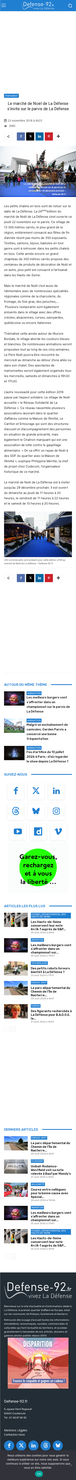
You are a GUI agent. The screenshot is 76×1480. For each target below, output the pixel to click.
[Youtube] (18, 832)
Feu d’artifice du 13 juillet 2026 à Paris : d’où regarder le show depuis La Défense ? (48, 756)
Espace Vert (39, 982)
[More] (58, 136)
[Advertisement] (38, 53)
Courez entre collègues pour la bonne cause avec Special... (49, 1193)
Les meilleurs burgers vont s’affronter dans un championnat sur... (51, 948)
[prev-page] (6, 1029)
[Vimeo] (58, 832)
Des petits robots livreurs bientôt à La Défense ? (50, 970)
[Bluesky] (36, 812)
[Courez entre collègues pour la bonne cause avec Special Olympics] (16, 1190)
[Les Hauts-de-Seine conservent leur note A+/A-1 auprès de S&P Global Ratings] (16, 920)
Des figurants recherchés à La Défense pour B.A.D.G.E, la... (51, 1014)
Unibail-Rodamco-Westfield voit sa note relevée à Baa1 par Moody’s (51, 1169)
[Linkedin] (39, 136)
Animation (11, 95)
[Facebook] (21, 136)
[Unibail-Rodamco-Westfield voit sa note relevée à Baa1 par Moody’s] (16, 1166)
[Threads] (16, 812)
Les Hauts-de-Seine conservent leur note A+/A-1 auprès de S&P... (48, 925)
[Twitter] (36, 791)
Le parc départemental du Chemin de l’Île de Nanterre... (50, 991)
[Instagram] (56, 812)
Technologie (39, 963)
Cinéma (35, 1006)
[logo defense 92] (38, 5)
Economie (37, 1161)
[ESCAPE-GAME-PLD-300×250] (38, 1363)
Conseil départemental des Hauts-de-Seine (48, 915)
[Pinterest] (49, 136)
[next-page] (13, 1029)
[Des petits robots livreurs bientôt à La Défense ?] (16, 968)
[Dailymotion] (38, 832)
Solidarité (37, 1184)
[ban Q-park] (38, 867)
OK (39, 1474)
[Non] (71, 1465)
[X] (30, 136)
